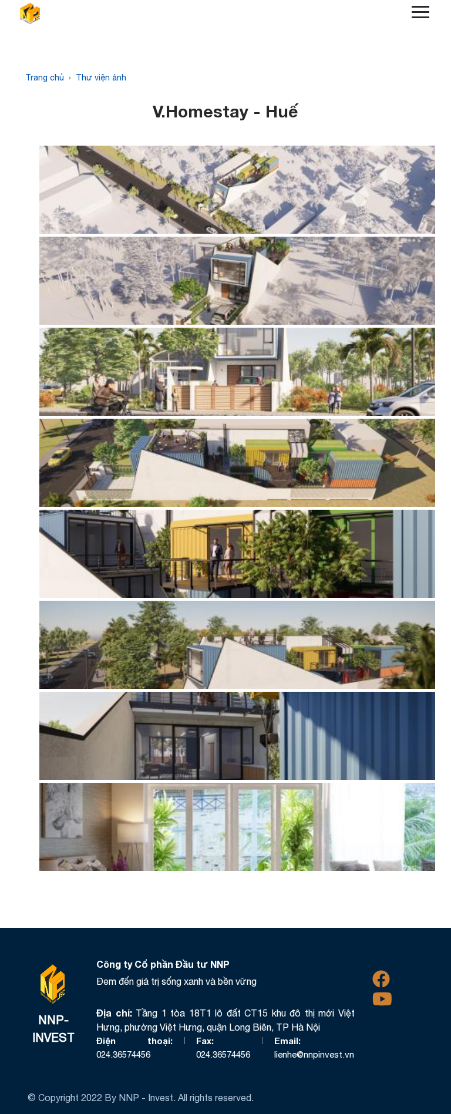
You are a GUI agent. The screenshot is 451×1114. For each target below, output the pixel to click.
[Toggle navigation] (420, 14)
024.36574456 (123, 1054)
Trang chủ (44, 77)
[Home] (34, 13)
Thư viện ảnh (101, 77)
